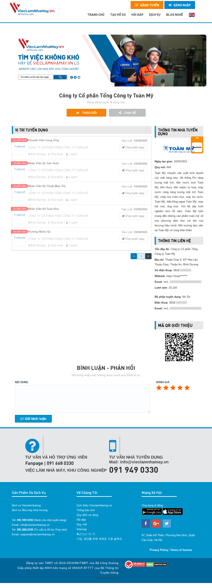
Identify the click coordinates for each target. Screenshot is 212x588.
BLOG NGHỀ (174, 14)
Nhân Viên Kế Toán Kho (43, 208)
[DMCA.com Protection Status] (156, 564)
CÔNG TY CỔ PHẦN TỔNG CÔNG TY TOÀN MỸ (58, 147)
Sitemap (82, 529)
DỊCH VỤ (154, 14)
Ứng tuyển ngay (134, 147)
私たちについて (86, 534)
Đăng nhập (182, 5)
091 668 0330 (60, 463)
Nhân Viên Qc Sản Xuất (43, 163)
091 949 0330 (133, 469)
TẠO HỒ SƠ (118, 14)
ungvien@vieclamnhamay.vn (37, 534)
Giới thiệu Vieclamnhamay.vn (94, 505)
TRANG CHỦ (95, 14)
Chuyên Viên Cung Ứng (43, 140)
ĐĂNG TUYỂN (149, 5)
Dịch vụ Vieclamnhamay (26, 505)
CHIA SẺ (129, 113)
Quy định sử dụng (87, 514)
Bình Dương (37, 154)
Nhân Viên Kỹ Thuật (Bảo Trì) (46, 186)
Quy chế (82, 524)
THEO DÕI (89, 113)
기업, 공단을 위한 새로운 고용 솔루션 (99, 538)
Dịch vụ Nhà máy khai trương (29, 510)
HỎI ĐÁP (137, 14)
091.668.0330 (25, 529)
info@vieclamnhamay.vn (35, 524)
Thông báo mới (86, 510)
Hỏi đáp (81, 519)
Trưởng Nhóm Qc (39, 231)
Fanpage (34, 463)
